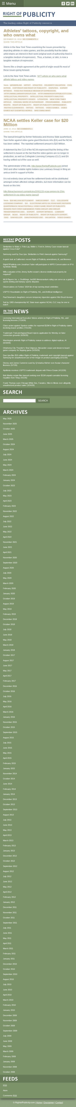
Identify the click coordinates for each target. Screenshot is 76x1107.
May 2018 (7, 640)
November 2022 (10, 511)
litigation (43, 99)
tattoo (29, 108)
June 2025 (7, 434)
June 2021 (7, 547)
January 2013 (9, 851)
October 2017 (9, 655)
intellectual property (16, 96)
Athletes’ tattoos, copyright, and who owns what (36, 32)
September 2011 (10, 923)
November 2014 (10, 773)
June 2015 (7, 748)
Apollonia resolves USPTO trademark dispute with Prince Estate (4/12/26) (34, 370)
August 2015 (8, 738)
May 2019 (7, 609)
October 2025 (9, 429)
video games (52, 108)
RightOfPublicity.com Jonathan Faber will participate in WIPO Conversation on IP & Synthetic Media (38, 265)
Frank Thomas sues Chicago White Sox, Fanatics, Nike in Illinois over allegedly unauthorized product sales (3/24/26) (37, 384)
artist (27, 85)
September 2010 (10, 974)
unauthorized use (34, 217)
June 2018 (7, 635)
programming (53, 102)
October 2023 (9, 485)
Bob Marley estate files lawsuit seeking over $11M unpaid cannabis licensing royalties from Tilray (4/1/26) (35, 376)
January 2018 (9, 650)
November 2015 (10, 722)
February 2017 (9, 681)
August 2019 (8, 604)
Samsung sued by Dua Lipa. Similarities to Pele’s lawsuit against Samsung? (35, 254)
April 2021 (7, 552)
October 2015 (9, 727)
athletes (37, 85)
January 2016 (9, 717)
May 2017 (7, 671)
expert (30, 212)
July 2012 (7, 876)
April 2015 (7, 758)
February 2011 (9, 954)
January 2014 (9, 794)
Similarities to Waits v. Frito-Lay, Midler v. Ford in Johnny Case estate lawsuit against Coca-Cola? (35, 248)
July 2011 (7, 928)
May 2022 (7, 532)
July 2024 (7, 454)
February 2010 (9, 1005)
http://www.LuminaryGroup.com (20, 94)
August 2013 (8, 815)
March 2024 (8, 470)
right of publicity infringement (50, 105)
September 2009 (10, 1031)
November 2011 (10, 912)
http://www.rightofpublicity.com (54, 94)
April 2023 (7, 501)
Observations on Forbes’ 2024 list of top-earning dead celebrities (30, 287)
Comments (10, 1095)
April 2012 (7, 892)
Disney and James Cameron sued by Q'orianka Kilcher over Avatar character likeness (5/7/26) (36, 364)
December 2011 (10, 907)
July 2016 (7, 696)
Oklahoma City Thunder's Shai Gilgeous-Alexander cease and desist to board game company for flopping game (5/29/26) (36, 349)
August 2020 (8, 568)
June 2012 (7, 881)
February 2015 (9, 763)
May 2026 (7, 419)
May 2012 (7, 887)
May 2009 (7, 1046)
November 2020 (10, 557)
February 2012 (9, 897)
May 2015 (7, 753)
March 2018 (8, 645)
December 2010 (10, 964)
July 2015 (7, 743)
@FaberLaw (16, 85)
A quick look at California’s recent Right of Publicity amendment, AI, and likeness (37, 259)
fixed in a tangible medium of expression (34, 91)
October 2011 (9, 918)
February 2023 (9, 506)
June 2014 (7, 784)
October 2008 (9, 1072)
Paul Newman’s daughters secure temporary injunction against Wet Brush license (38, 297)
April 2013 (7, 835)
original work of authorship (28, 102)
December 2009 (10, 1015)
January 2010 (9, 1010)
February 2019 (9, 614)
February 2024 (9, 475)
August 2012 (8, 871)
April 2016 (7, 707)
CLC (53, 201)
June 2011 (7, 933)
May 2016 (7, 701)
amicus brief (42, 201)
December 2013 (10, 799)
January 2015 (9, 768)
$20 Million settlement (21, 201)
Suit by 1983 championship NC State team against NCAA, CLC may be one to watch (36, 303)
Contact (59, 1102)
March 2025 (8, 439)
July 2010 (7, 984)
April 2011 (7, 943)
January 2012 (9, 902)
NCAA (15, 215)
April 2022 (7, 537)
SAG (6, 217)
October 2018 (9, 624)
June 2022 (7, 526)
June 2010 (7, 990)
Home (39, 1102)
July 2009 (7, 1036)
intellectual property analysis (46, 96)
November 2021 (10, 542)
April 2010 (7, 995)
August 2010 (8, 979)
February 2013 (9, 846)
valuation (50, 217)
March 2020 (8, 583)
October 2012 (9, 861)
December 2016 (10, 686)
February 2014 (9, 789)
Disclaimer (49, 1102)
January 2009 (9, 1061)
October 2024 (9, 444)
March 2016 (8, 712)
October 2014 (9, 779)
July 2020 (7, 573)
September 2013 (10, 809)
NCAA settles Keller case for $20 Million (36, 122)
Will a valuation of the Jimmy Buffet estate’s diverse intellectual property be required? (34, 273)
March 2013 (8, 840)
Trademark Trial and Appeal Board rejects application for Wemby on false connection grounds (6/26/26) (34, 334)
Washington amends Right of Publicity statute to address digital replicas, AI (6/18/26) (34, 341)
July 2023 (7, 491)
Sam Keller (16, 217)
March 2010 (8, 1000)
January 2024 (9, 480)
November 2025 (10, 424)
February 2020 (9, 588)
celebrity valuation (55, 85)
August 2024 (8, 449)
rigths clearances (14, 108)
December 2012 (10, 856)
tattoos (40, 108)
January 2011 (9, 959)
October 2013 (9, 804)
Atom (5, 1090)
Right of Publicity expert (54, 215)
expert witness (45, 212)
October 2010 (9, 969)
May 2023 (7, 496)
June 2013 (7, 825)
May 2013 (7, 830)
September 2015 (10, 732)
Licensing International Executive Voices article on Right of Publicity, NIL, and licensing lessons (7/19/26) (35, 319)
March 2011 (8, 948)
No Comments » (30, 39)
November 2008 (10, 1067)
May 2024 (7, 465)
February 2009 (9, 1056)
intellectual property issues (19, 99)
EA (26, 203)
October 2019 (9, 599)
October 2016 (9, 691)
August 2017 (8, 660)
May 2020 (7, 578)
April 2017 (7, 676)
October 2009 (9, 1026)
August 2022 (8, 516)
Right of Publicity (22, 105)
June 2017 (7, 665)
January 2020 (9, 593)
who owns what (42, 111)
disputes (53, 88)
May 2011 (7, 938)
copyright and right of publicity (29, 88)
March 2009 (8, 1051)
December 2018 (10, 619)
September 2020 (10, 563)
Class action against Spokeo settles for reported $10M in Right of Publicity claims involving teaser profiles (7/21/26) (37, 326)
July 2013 (7, 820)
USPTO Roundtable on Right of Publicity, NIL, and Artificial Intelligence (32, 292)
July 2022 (7, 521)
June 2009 (7, 1041)
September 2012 (10, 866)
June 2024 (7, 460)
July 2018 (7, 629)
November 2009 (10, 1020)
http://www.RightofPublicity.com (46, 166)
